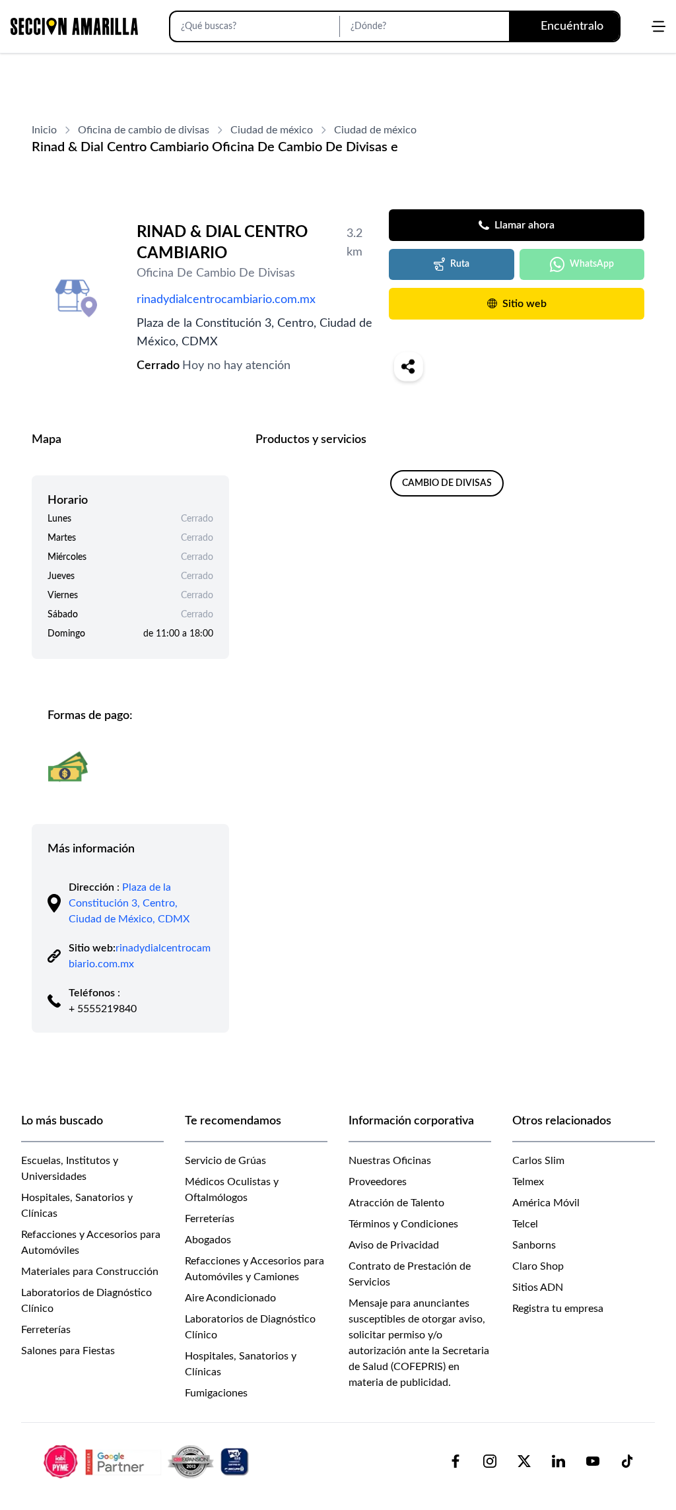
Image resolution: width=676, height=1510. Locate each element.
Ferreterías (46, 1329)
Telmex (528, 1182)
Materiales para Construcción (89, 1271)
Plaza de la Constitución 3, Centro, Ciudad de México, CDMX (129, 903)
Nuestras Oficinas (390, 1160)
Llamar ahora (524, 225)
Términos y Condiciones (403, 1224)
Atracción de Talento (396, 1203)
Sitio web (524, 303)
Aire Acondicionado (230, 1298)
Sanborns (534, 1245)
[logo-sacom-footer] (148, 1461)
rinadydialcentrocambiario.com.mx (226, 300)
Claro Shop (538, 1266)
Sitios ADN (537, 1287)
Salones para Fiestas (68, 1351)
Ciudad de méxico (271, 130)
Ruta (459, 264)
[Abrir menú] (658, 26)
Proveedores (378, 1182)
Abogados (208, 1240)
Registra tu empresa (557, 1308)
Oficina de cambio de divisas (143, 130)
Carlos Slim (538, 1160)
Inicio (44, 130)
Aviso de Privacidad (394, 1245)
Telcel (525, 1224)
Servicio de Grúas (225, 1160)
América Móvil (546, 1203)
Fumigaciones (216, 1393)
